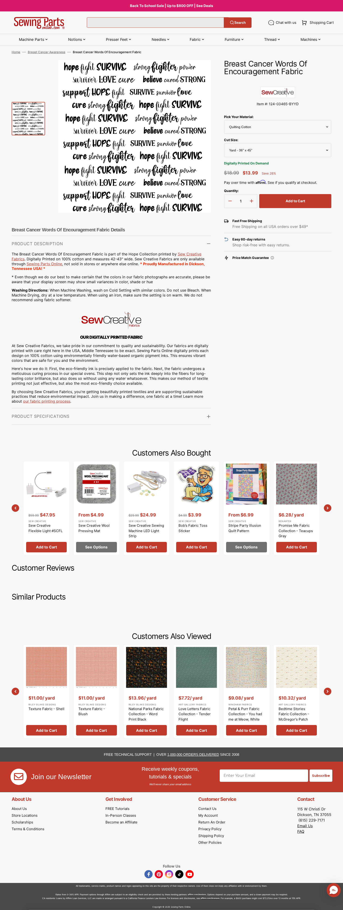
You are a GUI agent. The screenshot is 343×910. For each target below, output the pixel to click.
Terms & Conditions (28, 829)
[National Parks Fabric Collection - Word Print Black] (146, 691)
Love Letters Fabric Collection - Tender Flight (194, 714)
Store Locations (25, 815)
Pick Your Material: (239, 117)
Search (240, 22)
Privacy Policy (209, 829)
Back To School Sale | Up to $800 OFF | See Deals (171, 5)
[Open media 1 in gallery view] (200, 70)
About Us (19, 808)
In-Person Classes (120, 815)
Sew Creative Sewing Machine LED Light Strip (146, 530)
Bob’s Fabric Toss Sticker (192, 528)
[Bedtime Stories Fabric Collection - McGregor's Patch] (296, 691)
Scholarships (22, 822)
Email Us (305, 825)
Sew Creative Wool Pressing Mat (94, 528)
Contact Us (207, 808)
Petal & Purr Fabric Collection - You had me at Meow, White (245, 714)
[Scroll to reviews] (277, 82)
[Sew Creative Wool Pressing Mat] (96, 507)
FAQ (300, 831)
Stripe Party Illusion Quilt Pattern (244, 528)
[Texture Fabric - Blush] (96, 691)
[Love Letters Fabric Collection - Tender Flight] (196, 691)
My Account (208, 815)
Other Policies (210, 842)
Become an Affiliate (121, 822)
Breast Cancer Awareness (46, 52)
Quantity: (231, 191)
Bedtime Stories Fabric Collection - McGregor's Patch (294, 714)
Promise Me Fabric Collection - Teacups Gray (296, 530)
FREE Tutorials (117, 808)
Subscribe (321, 776)
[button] (317, 22)
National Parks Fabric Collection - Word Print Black (146, 714)
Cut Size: (231, 140)
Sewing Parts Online (44, 263)
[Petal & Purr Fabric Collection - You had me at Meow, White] (246, 691)
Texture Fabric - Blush (91, 711)
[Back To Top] (336, 903)
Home (16, 52)
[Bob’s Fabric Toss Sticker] (196, 507)
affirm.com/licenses (210, 898)
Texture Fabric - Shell (46, 709)
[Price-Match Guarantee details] (272, 257)
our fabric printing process (46, 401)
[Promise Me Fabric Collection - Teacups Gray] (296, 507)
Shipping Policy (211, 835)
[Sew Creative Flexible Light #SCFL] (46, 507)
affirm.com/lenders (197, 894)
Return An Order (211, 822)
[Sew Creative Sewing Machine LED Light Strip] (146, 507)
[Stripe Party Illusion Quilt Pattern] (246, 507)
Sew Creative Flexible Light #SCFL (45, 528)
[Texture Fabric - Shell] (46, 691)
